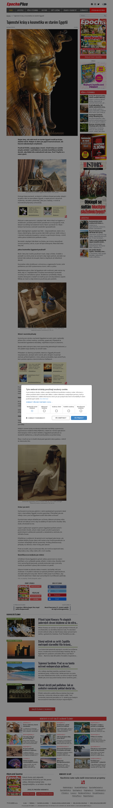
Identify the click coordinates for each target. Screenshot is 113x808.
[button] (56, 402)
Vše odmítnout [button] (60, 418)
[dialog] (56, 404)
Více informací (44, 399)
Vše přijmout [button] (79, 418)
